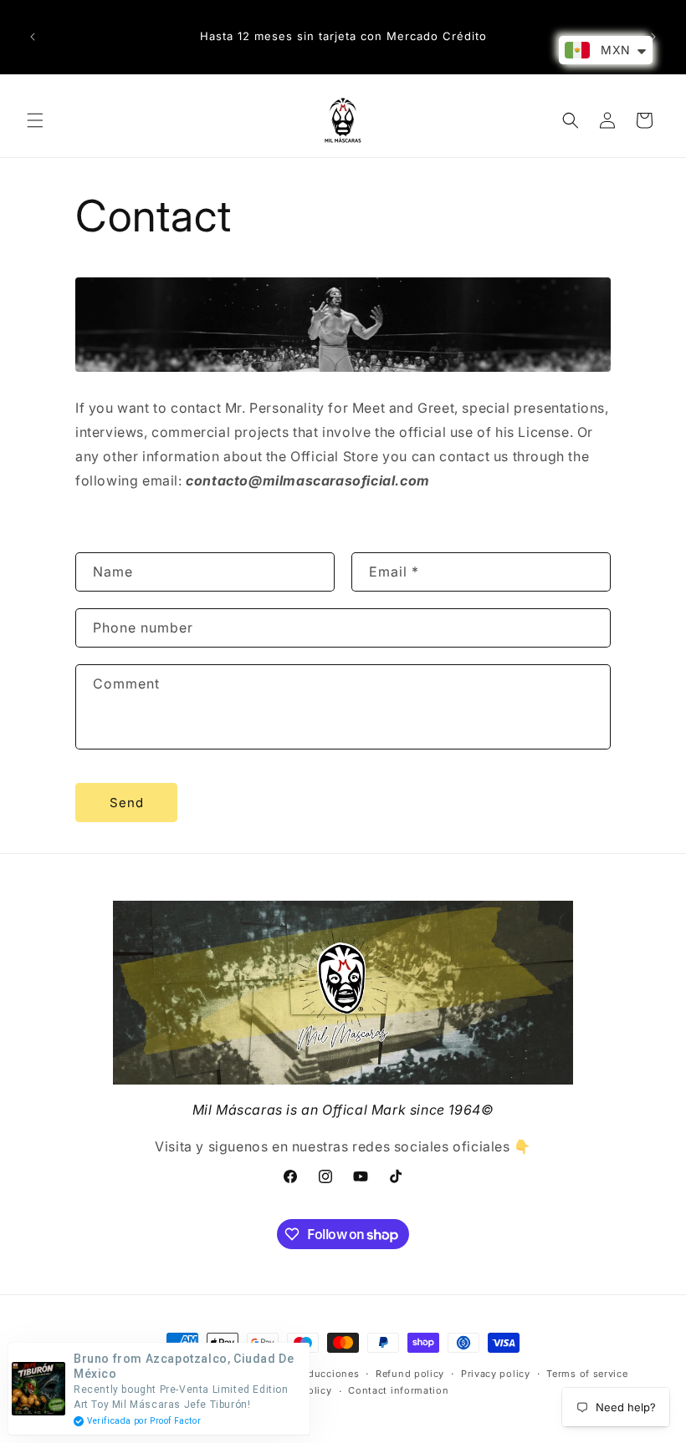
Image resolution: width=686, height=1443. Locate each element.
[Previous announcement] (32, 36)
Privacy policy (495, 1373)
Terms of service (586, 1373)
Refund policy (410, 1373)
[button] (35, 120)
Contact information (398, 1390)
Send (127, 802)
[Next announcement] (653, 36)
